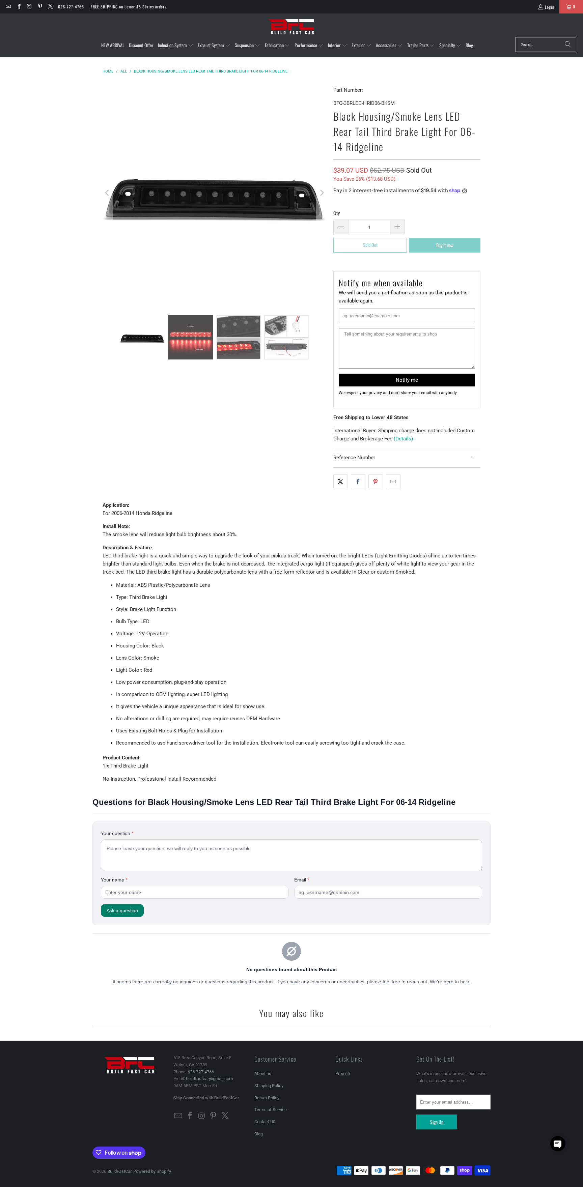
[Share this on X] (340, 481)
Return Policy (266, 1097)
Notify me (407, 380)
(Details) (403, 439)
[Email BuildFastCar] (8, 6)
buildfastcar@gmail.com (209, 1078)
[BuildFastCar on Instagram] (29, 6)
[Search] (567, 44)
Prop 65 (342, 1073)
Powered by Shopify (152, 1171)
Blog (258, 1133)
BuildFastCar (119, 1171)
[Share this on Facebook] (358, 481)
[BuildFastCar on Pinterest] (40, 6)
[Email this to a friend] (393, 481)
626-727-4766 (71, 6)
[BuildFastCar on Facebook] (18, 6)
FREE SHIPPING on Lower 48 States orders (128, 6)
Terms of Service (270, 1109)
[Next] (321, 193)
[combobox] (546, 44)
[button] (175, 45)
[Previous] (107, 193)
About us (262, 1073)
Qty (336, 212)
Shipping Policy (268, 1085)
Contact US (265, 1121)
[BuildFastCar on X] (50, 6)
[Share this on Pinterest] (375, 481)
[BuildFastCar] (291, 27)
